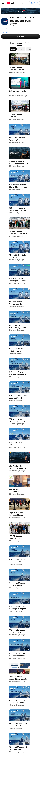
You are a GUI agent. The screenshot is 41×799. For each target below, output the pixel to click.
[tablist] (20, 43)
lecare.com (5, 32)
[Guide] (3, 3)
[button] (28, 43)
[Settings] (27, 3)
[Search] (22, 3)
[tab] (11, 43)
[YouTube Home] (11, 3)
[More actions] (29, 68)
